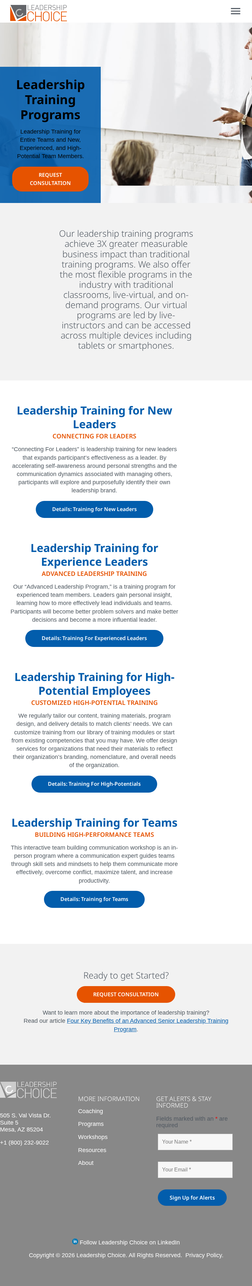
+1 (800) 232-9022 (24, 1142)
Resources (92, 1150)
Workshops (93, 1137)
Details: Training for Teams (94, 899)
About (86, 1163)
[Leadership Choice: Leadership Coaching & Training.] (38, 19)
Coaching (90, 1111)
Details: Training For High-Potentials (94, 783)
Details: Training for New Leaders (94, 509)
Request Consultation (126, 994)
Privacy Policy (203, 1255)
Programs (91, 1124)
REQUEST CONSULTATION (50, 179)
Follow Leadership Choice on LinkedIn (129, 1242)
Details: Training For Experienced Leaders (94, 638)
